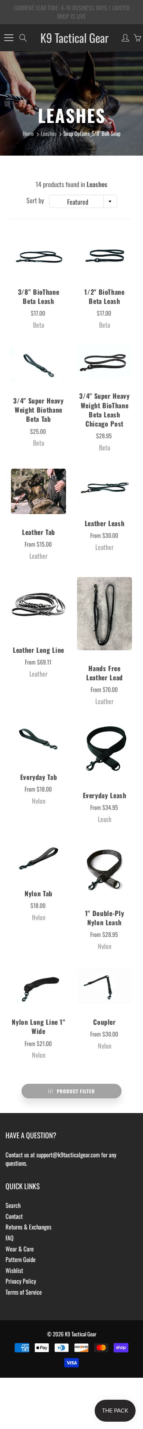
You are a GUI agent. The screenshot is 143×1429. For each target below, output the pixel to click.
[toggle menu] (8, 37)
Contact (14, 1216)
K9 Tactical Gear (74, 37)
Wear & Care (20, 1248)
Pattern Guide (21, 1259)
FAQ (10, 1237)
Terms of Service (24, 1291)
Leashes (48, 133)
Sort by (35, 200)
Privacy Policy (21, 1280)
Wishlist (14, 1270)
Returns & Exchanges (28, 1226)
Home (28, 133)
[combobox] (83, 201)
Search (13, 1205)
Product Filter (76, 1091)
